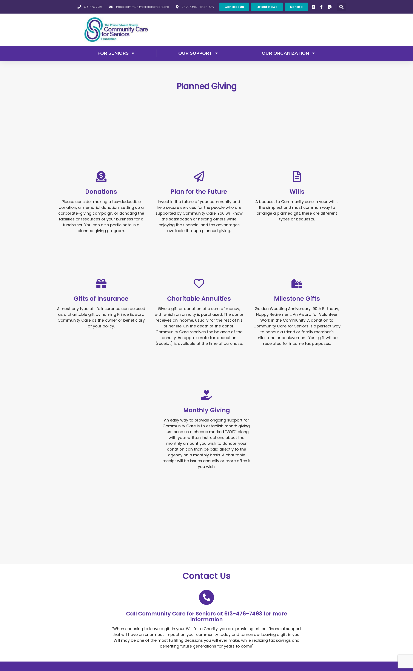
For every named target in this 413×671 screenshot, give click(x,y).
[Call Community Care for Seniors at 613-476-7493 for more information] (206, 597)
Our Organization (285, 53)
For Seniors (113, 53)
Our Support (195, 53)
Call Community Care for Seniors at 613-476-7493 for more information (206, 616)
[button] (341, 7)
